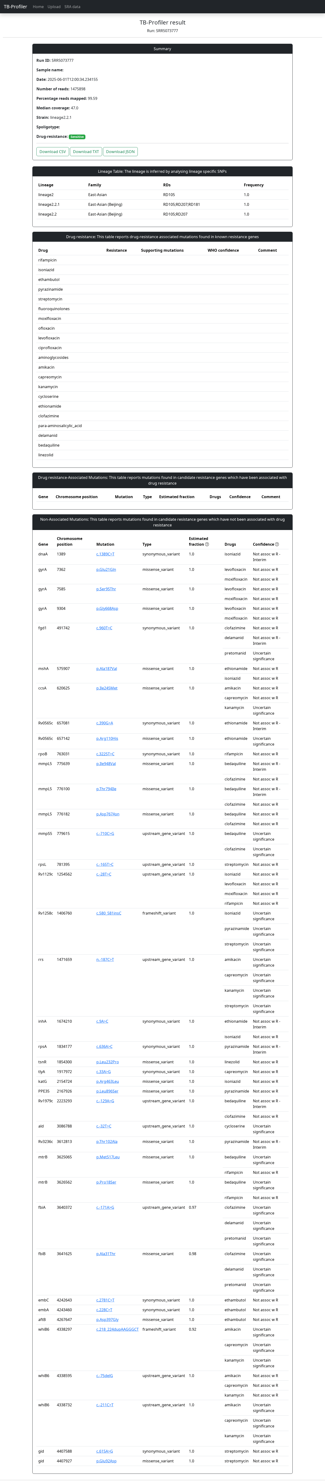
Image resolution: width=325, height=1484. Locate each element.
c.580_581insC (108, 913)
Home (38, 6)
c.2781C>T (105, 1300)
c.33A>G (103, 1071)
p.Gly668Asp (107, 608)
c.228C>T (104, 1309)
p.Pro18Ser (106, 1182)
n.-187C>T (105, 959)
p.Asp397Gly (107, 1319)
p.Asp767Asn (107, 814)
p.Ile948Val (106, 763)
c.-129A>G (105, 1100)
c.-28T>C (103, 874)
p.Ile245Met (107, 688)
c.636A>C (104, 1046)
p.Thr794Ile (106, 788)
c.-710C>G (105, 833)
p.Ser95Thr (106, 589)
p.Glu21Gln (106, 569)
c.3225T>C (105, 753)
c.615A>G (104, 1451)
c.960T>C (104, 628)
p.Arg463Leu (107, 1081)
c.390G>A (104, 723)
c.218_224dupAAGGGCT (117, 1329)
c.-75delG (104, 1375)
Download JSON (120, 151)
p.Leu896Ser (107, 1091)
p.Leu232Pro (107, 1062)
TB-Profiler (15, 6)
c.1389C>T (105, 554)
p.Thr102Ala (107, 1141)
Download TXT (86, 151)
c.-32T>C (103, 1126)
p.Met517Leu (108, 1157)
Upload (54, 6)
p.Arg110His (107, 738)
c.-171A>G (105, 1207)
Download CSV (52, 151)
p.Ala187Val (106, 668)
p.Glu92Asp (106, 1461)
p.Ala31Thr (106, 1253)
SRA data (72, 6)
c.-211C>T (104, 1404)
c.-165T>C (104, 864)
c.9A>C (102, 1021)
